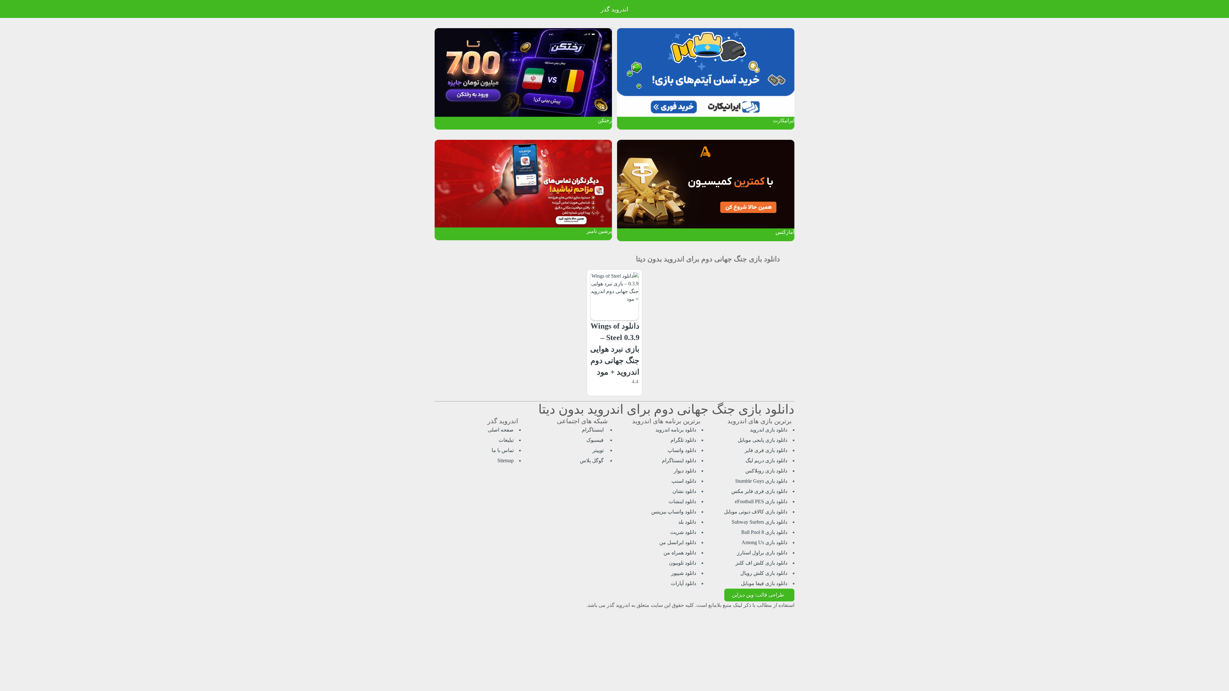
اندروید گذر (614, 9)
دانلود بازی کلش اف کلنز (761, 563)
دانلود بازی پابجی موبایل (762, 440)
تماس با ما (503, 450)
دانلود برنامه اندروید (675, 430)
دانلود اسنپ (683, 481)
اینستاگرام (593, 430)
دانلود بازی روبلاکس (766, 470)
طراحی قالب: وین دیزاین (758, 595)
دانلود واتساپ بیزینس (673, 511)
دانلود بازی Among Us (764, 542)
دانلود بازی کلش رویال (763, 573)
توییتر (598, 450)
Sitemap (505, 460)
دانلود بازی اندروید (768, 430)
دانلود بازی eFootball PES (761, 501)
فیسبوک (595, 440)
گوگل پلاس (592, 460)
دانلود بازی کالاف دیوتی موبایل (755, 511)
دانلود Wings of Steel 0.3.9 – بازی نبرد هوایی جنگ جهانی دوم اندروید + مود (614, 349)
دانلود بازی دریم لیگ (766, 460)
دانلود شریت (683, 532)
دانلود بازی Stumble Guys (761, 481)
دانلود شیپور (683, 573)
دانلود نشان (684, 491)
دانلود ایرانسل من (677, 542)
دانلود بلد (687, 522)
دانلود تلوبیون (682, 563)
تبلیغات (506, 440)
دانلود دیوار (685, 470)
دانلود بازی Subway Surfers (759, 522)
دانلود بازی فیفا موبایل (764, 583)
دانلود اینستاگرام (679, 460)
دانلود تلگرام (683, 440)
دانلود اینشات (682, 501)
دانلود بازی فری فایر (766, 450)
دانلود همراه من (679, 552)
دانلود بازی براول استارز (762, 552)
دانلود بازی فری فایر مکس (759, 491)
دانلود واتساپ (682, 450)
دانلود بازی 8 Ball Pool (764, 532)
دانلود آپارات (683, 583)
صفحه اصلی (501, 430)
